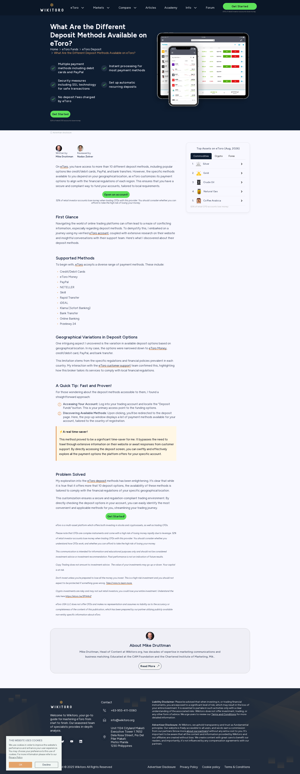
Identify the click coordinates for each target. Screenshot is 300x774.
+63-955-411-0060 (124, 710)
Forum (210, 7)
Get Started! (116, 516)
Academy (170, 7)
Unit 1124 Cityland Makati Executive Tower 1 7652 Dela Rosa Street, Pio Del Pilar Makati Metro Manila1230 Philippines (127, 736)
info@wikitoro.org (122, 720)
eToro (74, 7)
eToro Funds (70, 49)
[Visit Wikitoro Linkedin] (80, 741)
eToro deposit (96, 480)
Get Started (240, 6)
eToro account (99, 233)
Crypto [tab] (219, 156)
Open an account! (116, 194)
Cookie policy (211, 767)
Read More (147, 666)
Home (54, 49)
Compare (125, 7)
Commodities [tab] (201, 156)
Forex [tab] (232, 156)
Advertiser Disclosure (162, 767)
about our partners (197, 731)
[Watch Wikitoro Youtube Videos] (71, 741)
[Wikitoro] (52, 8)
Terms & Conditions (237, 767)
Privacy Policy (16, 757)
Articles (150, 7)
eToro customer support (115, 365)
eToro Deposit (91, 49)
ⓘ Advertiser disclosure (61, 132)
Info (188, 7)
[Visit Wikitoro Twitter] (62, 741)
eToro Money (157, 348)
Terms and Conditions (223, 714)
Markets (98, 7)
